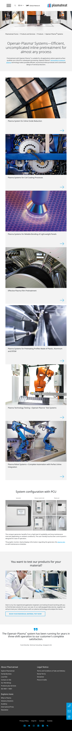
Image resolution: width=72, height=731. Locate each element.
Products (40, 34)
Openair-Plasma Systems (54, 34)
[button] (15, 5)
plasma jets (61, 542)
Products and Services (28, 34)
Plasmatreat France (12, 34)
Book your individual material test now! (25, 614)
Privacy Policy (24, 721)
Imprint (33, 721)
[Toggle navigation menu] (9, 5)
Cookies (49, 721)
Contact (41, 721)
